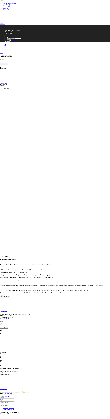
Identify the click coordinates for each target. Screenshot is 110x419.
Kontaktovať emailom (5, 318)
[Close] (7, 37)
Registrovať (6, 9)
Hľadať (8, 40)
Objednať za (5, 296)
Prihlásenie (7, 41)
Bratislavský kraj (8, 315)
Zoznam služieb (6, 4)
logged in (8, 371)
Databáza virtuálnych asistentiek (10, 3)
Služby (4, 45)
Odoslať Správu (4, 64)
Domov (5, 44)
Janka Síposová (3, 311)
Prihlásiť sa (5, 8)
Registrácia (14, 41)
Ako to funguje (6, 6)
